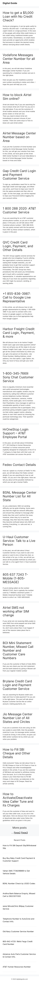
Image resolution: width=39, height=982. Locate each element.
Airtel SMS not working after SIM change (16, 611)
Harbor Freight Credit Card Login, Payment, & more (19, 332)
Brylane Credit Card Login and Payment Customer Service (17, 685)
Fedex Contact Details (19, 465)
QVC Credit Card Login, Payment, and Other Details (18, 246)
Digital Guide (10, 3)
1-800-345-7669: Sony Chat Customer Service (18, 377)
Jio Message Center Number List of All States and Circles (17, 718)
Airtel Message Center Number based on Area (19, 137)
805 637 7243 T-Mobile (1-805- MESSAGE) (15, 578)
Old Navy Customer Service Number (18, 931)
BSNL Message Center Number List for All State (19, 496)
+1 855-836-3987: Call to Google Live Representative (17, 297)
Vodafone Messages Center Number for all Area (19, 58)
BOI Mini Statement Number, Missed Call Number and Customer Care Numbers (18, 650)
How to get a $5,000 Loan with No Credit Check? (18, 16)
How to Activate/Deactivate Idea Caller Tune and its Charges (18, 799)
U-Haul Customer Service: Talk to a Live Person (19, 540)
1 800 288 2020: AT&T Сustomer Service (19, 210)
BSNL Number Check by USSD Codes (19, 883)
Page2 (17, 832)
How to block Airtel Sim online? (17, 96)
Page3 (24, 832)
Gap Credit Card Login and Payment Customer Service (19, 174)
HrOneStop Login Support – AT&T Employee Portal (15, 433)
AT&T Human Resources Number (17, 967)
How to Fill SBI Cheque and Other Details (16, 753)
